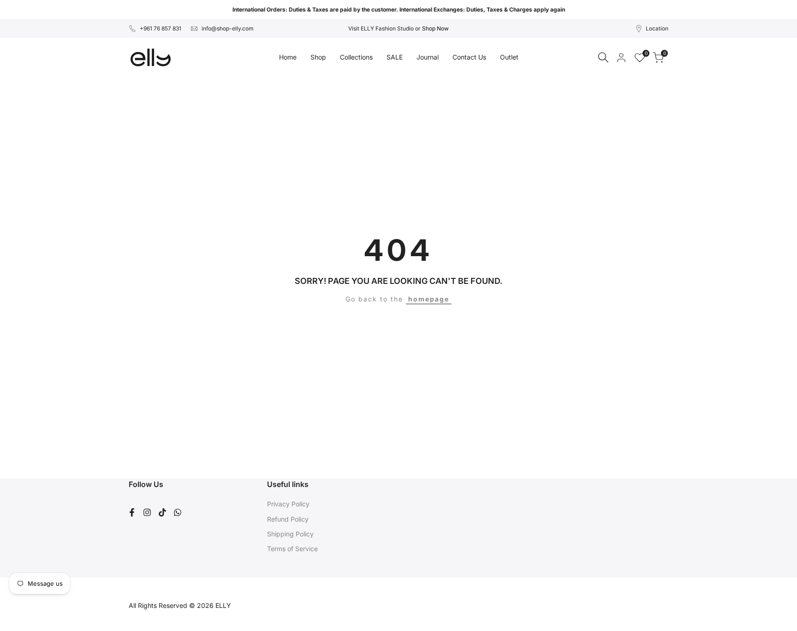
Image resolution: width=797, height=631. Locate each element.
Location (657, 28)
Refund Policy (288, 519)
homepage (428, 299)
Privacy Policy (288, 504)
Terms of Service (292, 549)
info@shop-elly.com (228, 28)
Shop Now (435, 28)
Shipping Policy (290, 534)
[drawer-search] (603, 57)
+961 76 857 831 (160, 28)
